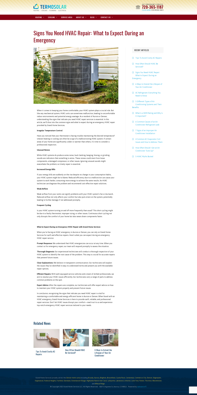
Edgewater (157, 378)
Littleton (127, 381)
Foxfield (60, 381)
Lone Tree (135, 381)
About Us (80, 17)
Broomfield (111, 378)
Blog (92, 17)
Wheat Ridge (100, 384)
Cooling (51, 17)
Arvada (90, 378)
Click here (146, 10)
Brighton (103, 378)
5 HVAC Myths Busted (144, 156)
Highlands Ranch (93, 381)
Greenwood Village (78, 381)
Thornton (148, 381)
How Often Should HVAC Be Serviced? (75, 351)
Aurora (96, 378)
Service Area (66, 17)
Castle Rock (120, 378)
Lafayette (111, 381)
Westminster (157, 381)
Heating (38, 17)
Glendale (67, 381)
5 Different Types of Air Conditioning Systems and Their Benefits (147, 104)
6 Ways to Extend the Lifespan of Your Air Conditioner (103, 353)
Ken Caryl (103, 381)
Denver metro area (73, 378)
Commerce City (140, 378)
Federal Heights (50, 381)
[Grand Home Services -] (50, 7)
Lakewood (119, 381)
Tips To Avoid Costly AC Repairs (45, 353)
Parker (141, 381)
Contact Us (106, 17)
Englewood (39, 381)
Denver (149, 378)
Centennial (130, 378)
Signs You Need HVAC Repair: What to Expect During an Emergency (146, 75)
